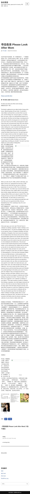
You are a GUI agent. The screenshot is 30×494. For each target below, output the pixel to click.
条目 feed (3, 473)
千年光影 (4, 50)
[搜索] (27, 483)
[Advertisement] (15, 27)
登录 (2, 471)
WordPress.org (4, 478)
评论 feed (3, 476)
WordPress (18, 492)
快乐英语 (11, 492)
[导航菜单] (27, 4)
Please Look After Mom (6, 95)
